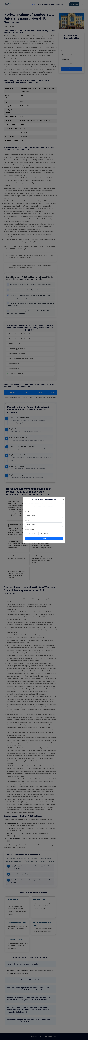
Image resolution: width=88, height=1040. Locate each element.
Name (27, 511)
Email (27, 520)
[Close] (63, 499)
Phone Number (29, 529)
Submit (44, 538)
